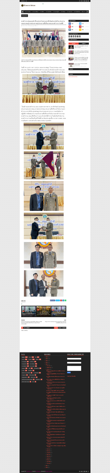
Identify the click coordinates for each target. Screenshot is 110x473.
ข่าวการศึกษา (35, 11)
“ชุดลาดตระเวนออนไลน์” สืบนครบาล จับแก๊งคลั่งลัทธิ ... (56, 385)
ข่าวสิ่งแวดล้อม (31, 375)
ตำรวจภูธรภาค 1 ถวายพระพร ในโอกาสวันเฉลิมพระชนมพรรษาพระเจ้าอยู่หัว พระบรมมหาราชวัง (43, 313)
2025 (47, 358)
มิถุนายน (48, 454)
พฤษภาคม (49, 456)
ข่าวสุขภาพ (69, 11)
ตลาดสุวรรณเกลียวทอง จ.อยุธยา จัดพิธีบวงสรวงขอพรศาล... (55, 407)
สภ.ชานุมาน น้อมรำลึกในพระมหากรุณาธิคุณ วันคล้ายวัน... (55, 415)
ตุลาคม (48, 369)
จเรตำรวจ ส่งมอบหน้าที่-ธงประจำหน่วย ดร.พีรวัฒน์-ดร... (55, 440)
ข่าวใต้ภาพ (32, 361)
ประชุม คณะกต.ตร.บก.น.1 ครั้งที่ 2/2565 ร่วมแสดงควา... (55, 401)
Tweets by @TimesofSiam (73, 76)
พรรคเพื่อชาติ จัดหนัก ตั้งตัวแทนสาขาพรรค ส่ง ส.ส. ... (55, 377)
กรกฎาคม (49, 452)
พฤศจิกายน (49, 367)
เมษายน (48, 458)
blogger (56, 327)
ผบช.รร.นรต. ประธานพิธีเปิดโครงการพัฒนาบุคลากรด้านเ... (55, 380)
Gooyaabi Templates (49, 471)
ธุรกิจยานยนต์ (33, 377)
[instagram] (84, 1)
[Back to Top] (88, 471)
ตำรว (33, 381)
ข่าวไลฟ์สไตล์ (77, 11)
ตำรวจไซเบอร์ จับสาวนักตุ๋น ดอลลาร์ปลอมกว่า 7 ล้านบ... (55, 423)
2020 (47, 467)
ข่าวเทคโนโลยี (36, 372)
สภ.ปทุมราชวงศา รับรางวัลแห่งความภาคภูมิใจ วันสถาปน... (55, 388)
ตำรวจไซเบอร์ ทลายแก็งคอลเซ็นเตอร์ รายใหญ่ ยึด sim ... (55, 432)
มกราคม (48, 463)
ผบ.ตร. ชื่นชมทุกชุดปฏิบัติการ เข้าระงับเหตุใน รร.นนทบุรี (81, 46)
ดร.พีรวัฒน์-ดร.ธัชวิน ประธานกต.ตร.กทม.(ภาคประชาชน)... (55, 382)
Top (36, 25)
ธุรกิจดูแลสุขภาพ (24, 377)
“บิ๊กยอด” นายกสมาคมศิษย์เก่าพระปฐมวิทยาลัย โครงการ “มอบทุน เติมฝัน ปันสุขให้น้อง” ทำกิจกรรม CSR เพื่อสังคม (81, 58)
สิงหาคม (48, 450)
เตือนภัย (37, 359)
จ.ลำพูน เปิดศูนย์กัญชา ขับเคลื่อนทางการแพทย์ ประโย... (55, 435)
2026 (47, 357)
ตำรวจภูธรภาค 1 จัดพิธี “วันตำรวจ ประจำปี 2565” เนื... (54, 395)
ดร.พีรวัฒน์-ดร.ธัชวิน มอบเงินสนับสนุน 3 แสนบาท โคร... (55, 404)
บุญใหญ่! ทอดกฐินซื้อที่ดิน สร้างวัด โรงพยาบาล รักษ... (55, 374)
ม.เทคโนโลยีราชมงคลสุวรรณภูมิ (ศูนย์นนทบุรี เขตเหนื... (55, 421)
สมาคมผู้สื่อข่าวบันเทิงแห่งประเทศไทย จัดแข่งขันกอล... (55, 393)
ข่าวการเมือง (28, 11)
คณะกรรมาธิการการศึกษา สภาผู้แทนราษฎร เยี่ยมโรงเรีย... (56, 446)
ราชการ (23, 359)
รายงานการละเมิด (71, 376)
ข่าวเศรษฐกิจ (56, 11)
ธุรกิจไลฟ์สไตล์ (36, 368)
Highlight (73, 43)
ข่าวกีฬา (42, 11)
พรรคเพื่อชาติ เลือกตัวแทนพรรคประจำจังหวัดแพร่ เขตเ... (56, 426)
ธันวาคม (48, 365)
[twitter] (81, 1)
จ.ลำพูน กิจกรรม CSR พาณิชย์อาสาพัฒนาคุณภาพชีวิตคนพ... (56, 409)
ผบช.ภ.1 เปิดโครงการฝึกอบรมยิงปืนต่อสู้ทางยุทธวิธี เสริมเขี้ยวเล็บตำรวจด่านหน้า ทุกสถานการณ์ (81, 52)
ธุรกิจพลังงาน (38, 379)
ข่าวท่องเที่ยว (48, 11)
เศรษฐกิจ (23, 368)
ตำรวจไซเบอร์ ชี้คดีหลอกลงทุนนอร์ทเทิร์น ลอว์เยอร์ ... (55, 429)
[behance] (86, 1)
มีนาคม (48, 459)
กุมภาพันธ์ (49, 461)
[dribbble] (83, 1)
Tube (29, 368)
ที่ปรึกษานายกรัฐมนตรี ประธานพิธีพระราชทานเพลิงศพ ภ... (55, 371)
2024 (47, 360)
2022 (47, 364)
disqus (60, 327)
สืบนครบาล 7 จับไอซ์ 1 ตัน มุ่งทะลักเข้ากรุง (29, 314)
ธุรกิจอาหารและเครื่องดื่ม (26, 372)
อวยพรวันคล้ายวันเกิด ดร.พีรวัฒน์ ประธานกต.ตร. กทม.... (56, 418)
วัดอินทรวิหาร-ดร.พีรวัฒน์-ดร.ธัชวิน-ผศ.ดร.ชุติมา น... (53, 398)
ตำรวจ (30, 357)
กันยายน (48, 449)
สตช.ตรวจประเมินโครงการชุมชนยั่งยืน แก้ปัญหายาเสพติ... (56, 443)
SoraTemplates (38, 471)
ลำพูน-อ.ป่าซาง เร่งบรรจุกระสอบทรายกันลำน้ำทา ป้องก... (55, 438)
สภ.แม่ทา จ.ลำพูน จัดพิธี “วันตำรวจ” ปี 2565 (55, 390)
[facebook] (79, 1)
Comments (84, 43)
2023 (47, 362)
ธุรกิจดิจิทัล (30, 370)
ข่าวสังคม (63, 11)
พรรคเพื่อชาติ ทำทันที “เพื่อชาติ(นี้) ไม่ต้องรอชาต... (55, 412)
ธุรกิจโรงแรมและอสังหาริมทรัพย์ (27, 379)
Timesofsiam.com (29, 471)
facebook (64, 327)
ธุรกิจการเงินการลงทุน (25, 381)
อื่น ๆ (83, 11)
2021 (47, 465)
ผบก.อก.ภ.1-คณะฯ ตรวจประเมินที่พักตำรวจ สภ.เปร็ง (80, 64)
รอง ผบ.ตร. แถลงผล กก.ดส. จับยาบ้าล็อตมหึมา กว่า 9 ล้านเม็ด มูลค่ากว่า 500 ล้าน (58, 313)
